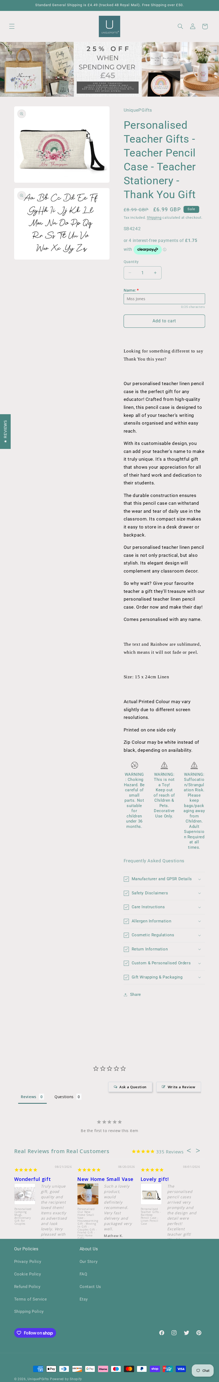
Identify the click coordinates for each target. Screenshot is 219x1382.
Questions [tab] (64, 1096)
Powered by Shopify (66, 1379)
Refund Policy (27, 1286)
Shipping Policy (29, 1311)
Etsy (84, 1299)
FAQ (83, 1274)
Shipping (154, 218)
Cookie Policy (27, 1274)
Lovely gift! (154, 1179)
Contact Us (90, 1286)
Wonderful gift (32, 1179)
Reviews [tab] (28, 1096)
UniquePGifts (38, 1379)
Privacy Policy (27, 1261)
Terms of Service (30, 1299)
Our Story (89, 1261)
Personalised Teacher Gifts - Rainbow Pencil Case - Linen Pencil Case (151, 1217)
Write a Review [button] (181, 1087)
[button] (12, 26)
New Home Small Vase (105, 1179)
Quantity (131, 262)
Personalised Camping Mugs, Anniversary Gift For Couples (23, 1217)
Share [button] (135, 994)
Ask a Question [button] (133, 1087)
